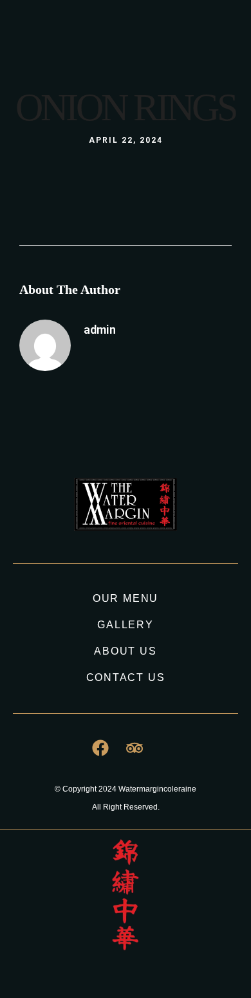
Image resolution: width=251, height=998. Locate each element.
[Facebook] (143, 39)
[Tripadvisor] (167, 39)
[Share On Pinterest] (75, 943)
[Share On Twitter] (56, 943)
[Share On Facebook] (37, 943)
